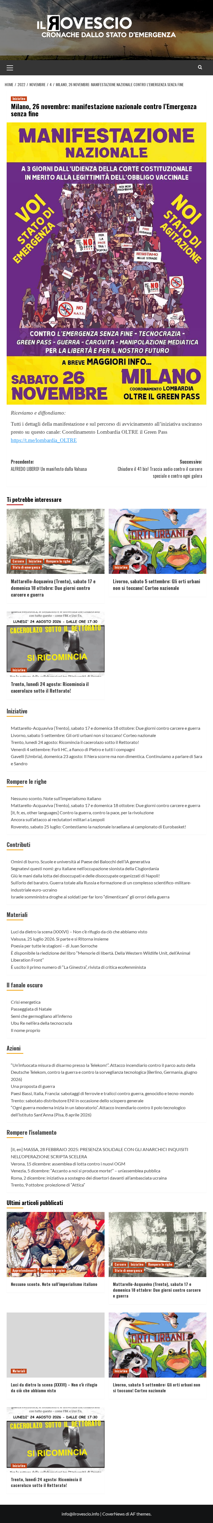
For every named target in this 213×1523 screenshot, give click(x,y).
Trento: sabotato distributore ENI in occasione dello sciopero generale (77, 1100)
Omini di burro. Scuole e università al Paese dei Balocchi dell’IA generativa (80, 861)
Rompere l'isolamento (32, 1132)
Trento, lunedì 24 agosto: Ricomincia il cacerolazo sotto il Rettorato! (50, 687)
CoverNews (113, 1513)
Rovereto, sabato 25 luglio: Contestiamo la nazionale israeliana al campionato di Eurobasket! (98, 826)
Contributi (18, 844)
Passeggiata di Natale (31, 1008)
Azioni (14, 1048)
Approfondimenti (24, 1270)
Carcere (18, 561)
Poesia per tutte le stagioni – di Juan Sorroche (54, 945)
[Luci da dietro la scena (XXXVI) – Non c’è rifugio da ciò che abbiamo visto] (56, 1345)
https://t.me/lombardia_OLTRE (44, 440)
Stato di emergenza (26, 567)
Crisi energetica (25, 1002)
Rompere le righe (58, 561)
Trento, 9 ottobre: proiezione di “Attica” (48, 1184)
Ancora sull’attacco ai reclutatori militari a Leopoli (58, 819)
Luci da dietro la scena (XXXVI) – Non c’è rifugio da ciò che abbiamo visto (79, 931)
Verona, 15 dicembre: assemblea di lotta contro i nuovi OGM (68, 1163)
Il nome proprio (25, 1030)
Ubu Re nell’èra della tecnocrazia (41, 1023)
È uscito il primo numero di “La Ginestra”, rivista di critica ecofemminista (78, 967)
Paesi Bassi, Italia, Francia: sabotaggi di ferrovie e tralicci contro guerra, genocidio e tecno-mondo (102, 1093)
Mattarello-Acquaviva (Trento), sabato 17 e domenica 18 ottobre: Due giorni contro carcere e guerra (53, 588)
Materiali (17, 914)
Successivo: (160, 468)
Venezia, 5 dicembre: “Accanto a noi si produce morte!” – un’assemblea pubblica (85, 1170)
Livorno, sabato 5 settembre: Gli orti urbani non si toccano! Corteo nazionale (156, 584)
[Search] (200, 67)
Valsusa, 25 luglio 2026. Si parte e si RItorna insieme (59, 938)
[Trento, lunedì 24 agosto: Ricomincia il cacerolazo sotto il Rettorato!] (56, 644)
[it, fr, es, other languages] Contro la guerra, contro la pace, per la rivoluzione (82, 812)
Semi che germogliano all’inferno (41, 1016)
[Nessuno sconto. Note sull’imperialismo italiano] (56, 1244)
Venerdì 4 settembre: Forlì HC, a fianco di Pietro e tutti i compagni (73, 749)
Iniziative (18, 98)
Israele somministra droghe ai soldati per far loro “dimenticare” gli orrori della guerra (90, 896)
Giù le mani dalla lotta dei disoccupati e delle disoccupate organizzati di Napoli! (85, 875)
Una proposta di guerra (33, 1086)
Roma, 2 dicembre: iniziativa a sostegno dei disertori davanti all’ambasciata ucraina (89, 1177)
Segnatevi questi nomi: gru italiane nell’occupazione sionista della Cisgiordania (85, 868)
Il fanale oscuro (25, 985)
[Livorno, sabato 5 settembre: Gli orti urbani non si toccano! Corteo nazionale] (158, 541)
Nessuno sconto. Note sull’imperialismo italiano (56, 798)
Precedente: (49, 465)
